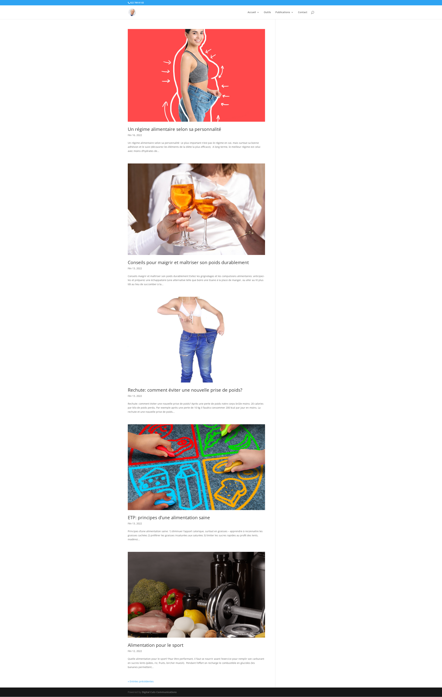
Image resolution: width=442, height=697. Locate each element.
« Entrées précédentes (141, 681)
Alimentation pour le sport (155, 645)
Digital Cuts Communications (159, 692)
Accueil (252, 12)
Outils (267, 12)
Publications (282, 12)
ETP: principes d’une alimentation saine (169, 517)
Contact (302, 12)
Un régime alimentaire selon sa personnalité (174, 129)
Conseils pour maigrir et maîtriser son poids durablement (188, 262)
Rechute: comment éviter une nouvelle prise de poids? (185, 390)
